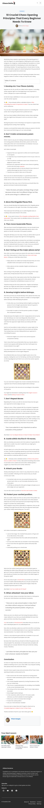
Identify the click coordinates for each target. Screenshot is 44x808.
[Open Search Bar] (37, 3)
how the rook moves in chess (29, 490)
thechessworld (19, 622)
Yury (5, 622)
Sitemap (39, 804)
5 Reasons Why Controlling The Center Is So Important (22, 747)
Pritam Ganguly (26, 25)
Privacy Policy (32, 804)
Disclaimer (33, 802)
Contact (39, 802)
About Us (26, 802)
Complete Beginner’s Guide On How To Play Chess (17, 708)
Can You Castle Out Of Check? (18, 589)
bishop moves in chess (18, 394)
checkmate (21, 579)
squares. (22, 166)
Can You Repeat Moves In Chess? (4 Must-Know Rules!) (25, 435)
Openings (22, 11)
